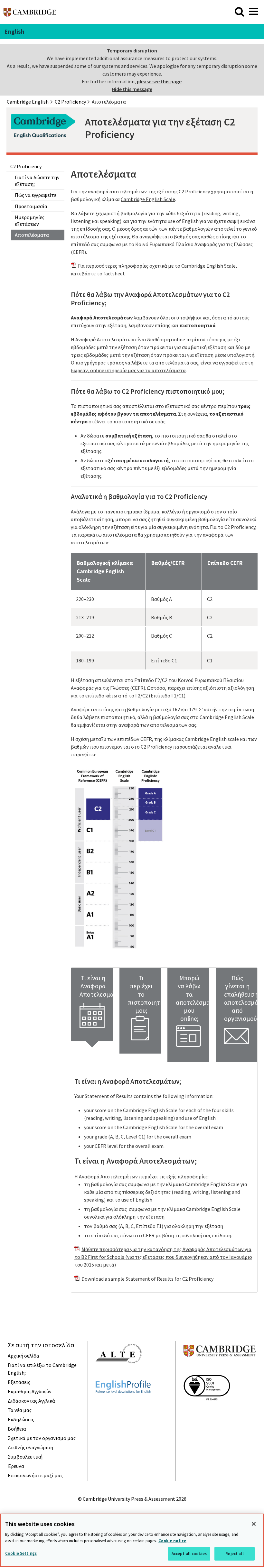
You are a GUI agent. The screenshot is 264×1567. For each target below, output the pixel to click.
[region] (132, 1540)
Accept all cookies (189, 1553)
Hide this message (132, 89)
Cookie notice (172, 1541)
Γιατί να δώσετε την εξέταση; (37, 180)
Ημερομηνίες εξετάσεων (29, 220)
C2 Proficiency (26, 166)
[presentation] (92, 1004)
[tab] (92, 1004)
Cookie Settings (21, 1553)
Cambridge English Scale (148, 199)
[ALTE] (119, 1375)
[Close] (254, 1524)
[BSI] (207, 1412)
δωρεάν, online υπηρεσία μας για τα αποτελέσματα (128, 370)
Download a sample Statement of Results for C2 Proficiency (147, 1279)
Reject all (234, 1553)
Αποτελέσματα (32, 235)
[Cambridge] (30, 14)
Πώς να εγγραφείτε (35, 195)
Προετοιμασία (31, 206)
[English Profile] (123, 1405)
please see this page (159, 81)
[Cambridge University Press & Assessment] (220, 1369)
